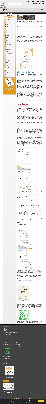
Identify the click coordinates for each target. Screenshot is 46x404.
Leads (7, 31)
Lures (7, 63)
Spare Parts (8, 65)
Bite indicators (9, 53)
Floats (7, 33)
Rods (7, 24)
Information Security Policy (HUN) (25, 280)
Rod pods (8, 51)
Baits (7, 70)
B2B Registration (37, 3)
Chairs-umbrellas (10, 42)
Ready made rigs (9, 55)
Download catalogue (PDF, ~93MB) (10, 89)
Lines (7, 28)
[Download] (24, 160)
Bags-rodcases (9, 44)
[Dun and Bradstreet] (8, 370)
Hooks (7, 30)
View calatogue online (9, 91)
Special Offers (9, 22)
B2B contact (6, 365)
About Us (34, 1)
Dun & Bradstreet (21, 74)
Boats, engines (9, 47)
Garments (8, 46)
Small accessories (10, 56)
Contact (43, 3)
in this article (37, 322)
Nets (7, 40)
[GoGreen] (6, 351)
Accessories (8, 49)
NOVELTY (8, 19)
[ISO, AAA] (8, 385)
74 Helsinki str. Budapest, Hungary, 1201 (12, 332)
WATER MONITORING (10, 75)
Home (4, 13)
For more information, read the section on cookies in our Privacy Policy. (17, 402)
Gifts (7, 21)
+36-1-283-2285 (8, 334)
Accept (40, 400)
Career (5, 363)
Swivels (7, 58)
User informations (41, 1)
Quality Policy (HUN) (22, 224)
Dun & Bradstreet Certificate (29, 108)
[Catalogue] (9, 82)
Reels (7, 26)
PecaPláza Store (29, 27)
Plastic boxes (9, 38)
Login (30, 1)
